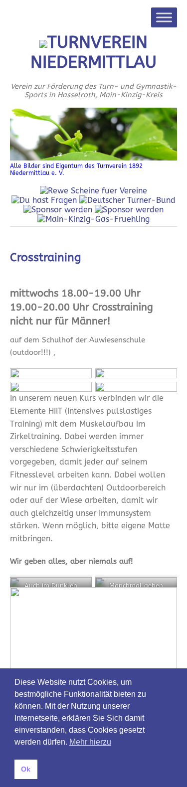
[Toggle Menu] (164, 17)
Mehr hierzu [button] (90, 742)
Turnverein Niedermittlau (93, 52)
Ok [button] (25, 769)
